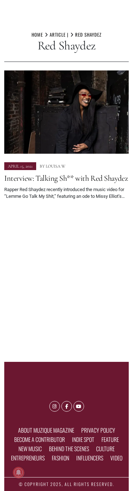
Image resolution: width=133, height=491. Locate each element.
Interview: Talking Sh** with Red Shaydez (66, 178)
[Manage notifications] (18, 472)
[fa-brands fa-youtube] (78, 406)
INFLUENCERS (89, 458)
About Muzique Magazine (46, 430)
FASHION (60, 458)
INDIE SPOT (83, 439)
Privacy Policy (98, 430)
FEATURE (110, 439)
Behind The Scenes (69, 448)
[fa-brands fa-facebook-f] (66, 406)
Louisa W (55, 166)
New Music (30, 448)
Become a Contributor (39, 439)
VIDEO (116, 458)
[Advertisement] (66, 277)
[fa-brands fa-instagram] (54, 406)
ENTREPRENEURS (28, 458)
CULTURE (105, 448)
